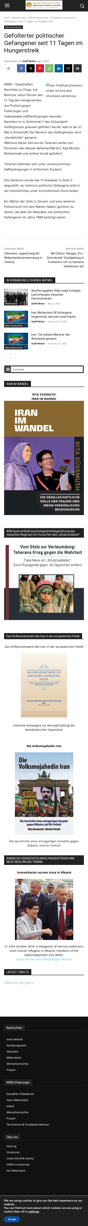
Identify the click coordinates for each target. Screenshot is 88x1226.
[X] (30, 68)
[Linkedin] (59, 68)
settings (34, 1212)
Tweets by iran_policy (18, 983)
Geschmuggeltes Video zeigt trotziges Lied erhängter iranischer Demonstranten (56, 294)
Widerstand (11, 303)
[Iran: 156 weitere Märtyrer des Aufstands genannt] (16, 341)
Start (7, 17)
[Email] (68, 68)
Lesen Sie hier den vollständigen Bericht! (44, 959)
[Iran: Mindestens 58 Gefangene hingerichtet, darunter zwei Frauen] (16, 319)
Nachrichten (19, 17)
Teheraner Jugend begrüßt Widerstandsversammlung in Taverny (23, 258)
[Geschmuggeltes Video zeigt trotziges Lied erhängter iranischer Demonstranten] (16, 297)
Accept (12, 1219)
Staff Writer (29, 61)
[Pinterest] (40, 68)
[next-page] (13, 356)
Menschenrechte (38, 17)
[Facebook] (21, 68)
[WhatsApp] (49, 68)
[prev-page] (6, 356)
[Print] (77, 68)
